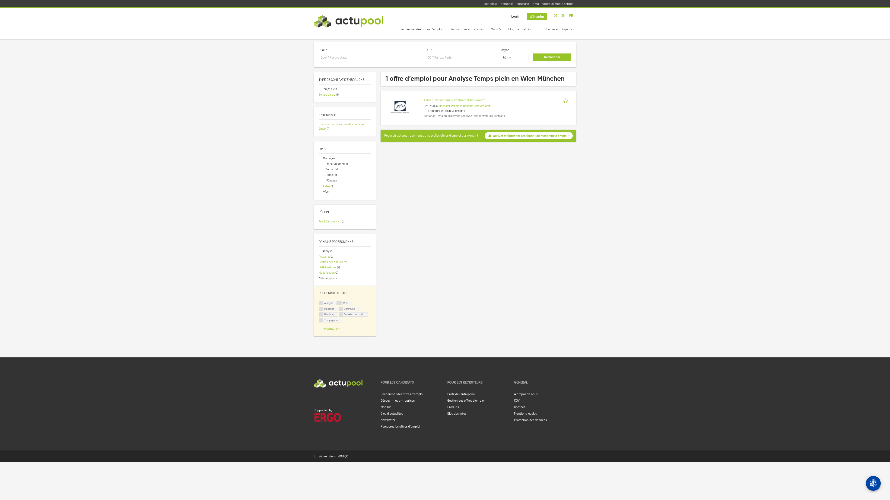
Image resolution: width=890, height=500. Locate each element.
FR (571, 15)
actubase (523, 4)
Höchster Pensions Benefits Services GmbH (466, 106)
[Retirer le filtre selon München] (324, 180)
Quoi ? (323, 50)
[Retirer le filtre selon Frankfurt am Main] (324, 164)
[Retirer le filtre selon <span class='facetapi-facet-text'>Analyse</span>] (321, 303)
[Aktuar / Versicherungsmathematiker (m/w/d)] (400, 107)
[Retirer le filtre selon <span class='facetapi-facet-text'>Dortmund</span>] (341, 309)
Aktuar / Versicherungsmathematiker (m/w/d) (455, 100)
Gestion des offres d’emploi (466, 400)
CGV (517, 400)
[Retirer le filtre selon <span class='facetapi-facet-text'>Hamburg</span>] (321, 314)
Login (515, 16)
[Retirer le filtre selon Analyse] (320, 251)
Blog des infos (456, 413)
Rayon (505, 50)
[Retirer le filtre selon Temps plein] (320, 89)
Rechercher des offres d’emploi (421, 29)
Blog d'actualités (519, 29)
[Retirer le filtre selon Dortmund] (324, 169)
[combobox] (370, 57)
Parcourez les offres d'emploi (400, 426)
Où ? (429, 50)
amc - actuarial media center (553, 4)
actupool (507, 4)
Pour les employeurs (558, 29)
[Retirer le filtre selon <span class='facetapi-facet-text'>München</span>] (321, 309)
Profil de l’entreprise (461, 394)
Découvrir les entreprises (467, 29)
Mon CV (496, 29)
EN (563, 15)
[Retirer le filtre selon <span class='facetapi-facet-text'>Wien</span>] (339, 303)
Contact (519, 407)
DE (555, 15)
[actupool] (348, 21)
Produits (453, 407)
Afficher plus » (328, 278)
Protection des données (530, 420)
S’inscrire (537, 17)
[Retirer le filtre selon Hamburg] (324, 175)
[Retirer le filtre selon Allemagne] (320, 158)
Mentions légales (525, 413)
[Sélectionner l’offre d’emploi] (566, 100)
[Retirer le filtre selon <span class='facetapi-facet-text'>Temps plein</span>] (321, 320)
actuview (490, 4)
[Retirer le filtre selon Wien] (320, 191)
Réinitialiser (331, 329)
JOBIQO (343, 456)
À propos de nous (525, 394)
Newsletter (388, 420)
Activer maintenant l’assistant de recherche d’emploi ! (531, 136)
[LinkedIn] (316, 397)
